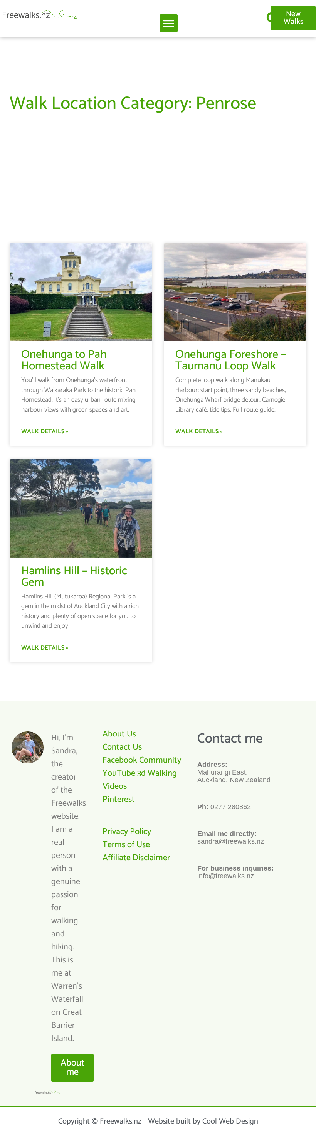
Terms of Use (126, 845)
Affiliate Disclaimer (136, 858)
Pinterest (119, 799)
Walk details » (44, 431)
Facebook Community (142, 760)
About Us (119, 734)
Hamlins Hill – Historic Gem (74, 577)
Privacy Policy (127, 832)
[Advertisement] (158, 174)
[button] (169, 23)
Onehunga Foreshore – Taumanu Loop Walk (230, 360)
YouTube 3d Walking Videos (140, 779)
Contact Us (122, 747)
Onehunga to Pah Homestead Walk (64, 360)
